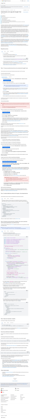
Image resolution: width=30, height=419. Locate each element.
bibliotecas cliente (17, 218)
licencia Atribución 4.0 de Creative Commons (22, 383)
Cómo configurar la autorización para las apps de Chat (10, 190)
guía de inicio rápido (20, 62)
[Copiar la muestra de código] (27, 58)
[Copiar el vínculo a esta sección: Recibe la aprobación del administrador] (14, 129)
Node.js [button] (8, 51)
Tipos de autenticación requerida (12, 45)
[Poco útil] (28, 10)
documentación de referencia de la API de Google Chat (9, 367)
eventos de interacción (15, 61)
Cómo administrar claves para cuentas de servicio (13, 120)
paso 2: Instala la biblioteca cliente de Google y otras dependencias (18, 131)
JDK (3, 53)
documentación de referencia (9, 372)
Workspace (9, 0)
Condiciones (2, 415)
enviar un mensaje (14, 360)
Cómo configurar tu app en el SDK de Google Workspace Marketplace (13, 169)
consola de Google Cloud (13, 398)
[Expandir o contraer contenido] (5, 15)
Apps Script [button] (11, 51)
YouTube (21, 399)
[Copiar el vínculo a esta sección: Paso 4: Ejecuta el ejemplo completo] (16, 318)
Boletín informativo (22, 397)
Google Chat (3, 3)
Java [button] (2, 51)
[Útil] (27, 10)
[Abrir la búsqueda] (20, 0)
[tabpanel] (15, 59)
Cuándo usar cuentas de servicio (11, 107)
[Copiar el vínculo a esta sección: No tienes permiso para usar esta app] (14, 336)
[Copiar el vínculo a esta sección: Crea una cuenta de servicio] (11, 73)
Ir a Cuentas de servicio (7, 80)
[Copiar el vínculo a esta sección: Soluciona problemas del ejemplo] (15, 331)
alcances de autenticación (16, 175)
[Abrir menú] (1, 1)
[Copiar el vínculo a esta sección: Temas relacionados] (9, 370)
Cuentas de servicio (21, 123)
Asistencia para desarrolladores (4, 400)
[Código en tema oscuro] (26, 58)
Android (2, 406)
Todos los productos (3, 412)
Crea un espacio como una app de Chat (21, 228)
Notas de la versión (3, 399)
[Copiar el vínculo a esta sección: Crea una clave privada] (9, 101)
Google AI (2, 411)
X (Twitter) (21, 398)
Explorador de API (13, 399)
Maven (16, 54)
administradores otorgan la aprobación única (8, 376)
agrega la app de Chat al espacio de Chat (12, 345)
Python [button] (5, 51)
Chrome (2, 407)
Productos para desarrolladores (4, 398)
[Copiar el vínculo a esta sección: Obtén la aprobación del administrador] (12, 187)
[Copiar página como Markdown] (4, 13)
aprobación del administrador (13, 135)
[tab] (2, 51)
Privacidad (5, 415)
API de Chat (12, 224)
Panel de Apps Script (13, 397)
